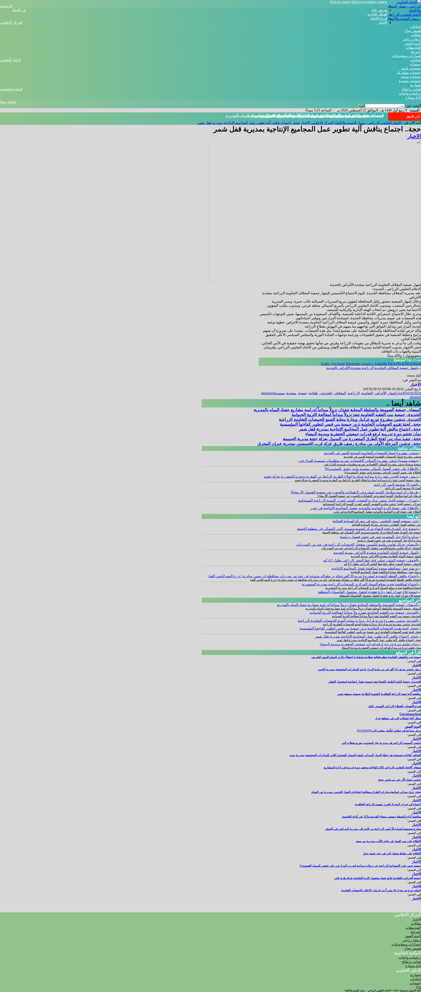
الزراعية (354, 393)
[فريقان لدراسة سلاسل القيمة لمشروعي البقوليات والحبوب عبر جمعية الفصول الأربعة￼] (356, 492)
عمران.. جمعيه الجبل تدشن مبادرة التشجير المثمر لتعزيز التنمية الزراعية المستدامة (372, 504)
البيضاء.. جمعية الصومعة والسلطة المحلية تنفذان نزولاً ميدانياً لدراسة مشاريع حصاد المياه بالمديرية (337, 409)
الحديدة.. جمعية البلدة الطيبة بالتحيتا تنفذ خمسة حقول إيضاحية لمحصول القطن (374, 681)
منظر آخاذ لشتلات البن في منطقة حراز (398, 718)
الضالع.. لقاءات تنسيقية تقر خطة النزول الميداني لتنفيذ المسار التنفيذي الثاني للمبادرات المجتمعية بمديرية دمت (355, 755)
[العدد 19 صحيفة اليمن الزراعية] (397, 484)
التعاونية (367, 393)
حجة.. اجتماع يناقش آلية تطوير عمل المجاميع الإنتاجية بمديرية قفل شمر (326, 115)
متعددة (291, 393)
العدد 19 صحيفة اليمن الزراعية (403, 488)
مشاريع (415, 85)
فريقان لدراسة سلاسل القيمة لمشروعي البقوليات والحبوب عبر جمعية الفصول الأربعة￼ (369, 496)
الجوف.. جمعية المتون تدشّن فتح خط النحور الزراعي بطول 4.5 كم (382, 564)
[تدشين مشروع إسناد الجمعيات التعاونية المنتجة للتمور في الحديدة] (372, 453)
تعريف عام (379, 10)
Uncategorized (410, 714)
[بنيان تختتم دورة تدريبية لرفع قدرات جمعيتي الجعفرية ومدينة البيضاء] (370, 644)
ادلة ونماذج (413, 97)
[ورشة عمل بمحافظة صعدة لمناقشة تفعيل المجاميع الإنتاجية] (376, 568)
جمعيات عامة (411, 68)
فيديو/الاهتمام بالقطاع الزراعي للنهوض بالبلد (394, 706)
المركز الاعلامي (11, 22)
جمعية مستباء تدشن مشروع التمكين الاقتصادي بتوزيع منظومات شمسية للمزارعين (372, 464)
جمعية (302, 393)
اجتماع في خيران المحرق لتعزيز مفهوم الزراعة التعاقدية (388, 804)
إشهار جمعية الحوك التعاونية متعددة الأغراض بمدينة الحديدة (386, 556)
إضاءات (415, 27)
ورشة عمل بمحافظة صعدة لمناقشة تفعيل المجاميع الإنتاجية (386, 572)
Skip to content (340, 2)
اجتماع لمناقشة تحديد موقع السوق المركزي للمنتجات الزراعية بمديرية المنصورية (373, 588)
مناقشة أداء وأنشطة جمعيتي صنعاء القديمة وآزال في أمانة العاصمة (381, 816)
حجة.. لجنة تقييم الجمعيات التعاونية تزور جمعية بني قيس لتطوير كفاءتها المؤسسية (350, 424)
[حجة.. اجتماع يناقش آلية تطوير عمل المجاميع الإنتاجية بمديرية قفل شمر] (368, 636)
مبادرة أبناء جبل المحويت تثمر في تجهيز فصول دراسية (389, 540)
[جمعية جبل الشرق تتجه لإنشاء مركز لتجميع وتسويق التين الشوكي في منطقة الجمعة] (359, 529)
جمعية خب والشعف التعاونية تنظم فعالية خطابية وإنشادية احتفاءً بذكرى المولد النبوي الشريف (366, 657)
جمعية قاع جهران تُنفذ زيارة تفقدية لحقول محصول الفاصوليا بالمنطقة (380, 595)
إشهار (392, 393)
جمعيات (415, 64)
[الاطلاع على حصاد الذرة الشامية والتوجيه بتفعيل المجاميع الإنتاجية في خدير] (365, 508)
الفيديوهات (413, 47)
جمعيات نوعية (411, 77)
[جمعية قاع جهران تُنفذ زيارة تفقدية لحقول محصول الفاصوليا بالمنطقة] (369, 592)
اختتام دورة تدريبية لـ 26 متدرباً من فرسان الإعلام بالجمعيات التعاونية (381, 890)
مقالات (416, 35)
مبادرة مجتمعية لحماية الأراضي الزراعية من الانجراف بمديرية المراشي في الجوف (373, 829)
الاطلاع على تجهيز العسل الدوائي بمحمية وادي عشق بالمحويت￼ (382, 472)
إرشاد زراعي (412, 39)
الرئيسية (6, 6)
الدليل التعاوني (10, 60)
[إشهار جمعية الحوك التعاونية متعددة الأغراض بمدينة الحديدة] (377, 552)
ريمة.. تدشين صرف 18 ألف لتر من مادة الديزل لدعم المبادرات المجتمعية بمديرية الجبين (369, 669)
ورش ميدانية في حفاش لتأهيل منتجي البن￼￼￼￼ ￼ (389, 730)
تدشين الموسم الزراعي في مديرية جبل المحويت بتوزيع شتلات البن (381, 742)
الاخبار (382, 22)
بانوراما (416, 52)
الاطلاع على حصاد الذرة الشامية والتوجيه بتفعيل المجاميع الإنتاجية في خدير (377, 511)
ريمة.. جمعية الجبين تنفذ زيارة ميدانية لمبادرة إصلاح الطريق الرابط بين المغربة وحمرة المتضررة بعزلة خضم (358, 480)
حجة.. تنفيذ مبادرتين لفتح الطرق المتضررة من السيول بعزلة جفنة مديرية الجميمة (352, 438)
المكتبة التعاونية (11, 89)
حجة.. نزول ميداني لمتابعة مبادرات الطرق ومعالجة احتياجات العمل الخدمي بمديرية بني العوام (366, 792)
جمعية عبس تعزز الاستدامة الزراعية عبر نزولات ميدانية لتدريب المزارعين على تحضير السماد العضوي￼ (360, 865)
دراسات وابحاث (410, 93)
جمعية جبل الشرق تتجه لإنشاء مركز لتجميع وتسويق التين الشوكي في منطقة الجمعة (371, 532)
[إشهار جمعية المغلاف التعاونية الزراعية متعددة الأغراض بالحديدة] (373, 368)
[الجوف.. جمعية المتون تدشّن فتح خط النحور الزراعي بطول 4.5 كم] (372, 560)
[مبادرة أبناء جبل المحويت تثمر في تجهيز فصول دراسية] (380, 537)
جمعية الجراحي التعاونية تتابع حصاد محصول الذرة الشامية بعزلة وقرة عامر (377, 878)
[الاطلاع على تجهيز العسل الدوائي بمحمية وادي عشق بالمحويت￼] (373, 469)
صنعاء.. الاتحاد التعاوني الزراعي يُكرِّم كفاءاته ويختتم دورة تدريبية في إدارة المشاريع (372, 767)
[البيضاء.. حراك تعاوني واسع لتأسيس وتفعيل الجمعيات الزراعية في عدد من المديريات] (358, 544)
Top (418, 987)
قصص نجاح (413, 31)
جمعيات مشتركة (409, 72)
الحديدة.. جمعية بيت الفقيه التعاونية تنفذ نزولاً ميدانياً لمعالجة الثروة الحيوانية (356, 414)
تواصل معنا (8, 102)
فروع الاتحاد (378, 18)
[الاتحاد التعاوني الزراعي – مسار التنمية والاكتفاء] (404, 10)
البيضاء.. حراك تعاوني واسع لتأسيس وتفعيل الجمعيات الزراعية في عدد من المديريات (371, 548)
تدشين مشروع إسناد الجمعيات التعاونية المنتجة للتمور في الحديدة (382, 456)
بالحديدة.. (326, 393)
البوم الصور (413, 43)
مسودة (280, 393)
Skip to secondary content (369, 2)
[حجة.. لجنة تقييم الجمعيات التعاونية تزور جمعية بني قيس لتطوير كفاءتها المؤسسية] (360, 628)
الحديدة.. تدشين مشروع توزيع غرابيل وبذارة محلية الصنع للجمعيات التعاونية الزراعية (350, 419)
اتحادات (415, 60)
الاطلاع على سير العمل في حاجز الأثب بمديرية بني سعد (388, 841)
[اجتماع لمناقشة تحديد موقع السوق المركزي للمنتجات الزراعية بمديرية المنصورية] (361, 584)
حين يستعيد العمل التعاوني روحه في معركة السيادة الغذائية (386, 524)
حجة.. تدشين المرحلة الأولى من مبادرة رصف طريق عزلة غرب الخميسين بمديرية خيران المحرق (339, 443)
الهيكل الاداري (377, 14)
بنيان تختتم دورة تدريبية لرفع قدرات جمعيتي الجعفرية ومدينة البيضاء (363, 434)
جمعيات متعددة (410, 81)
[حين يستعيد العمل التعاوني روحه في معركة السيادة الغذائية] (377, 521)
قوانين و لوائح (411, 89)
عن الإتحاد (19, 10)
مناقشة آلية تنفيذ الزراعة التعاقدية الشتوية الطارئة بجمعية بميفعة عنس (379, 694)
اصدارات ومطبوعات (406, 56)
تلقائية (313, 393)
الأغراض (380, 393)
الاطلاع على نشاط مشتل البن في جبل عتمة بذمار (392, 853)
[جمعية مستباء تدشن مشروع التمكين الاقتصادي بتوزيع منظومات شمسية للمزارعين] (359, 461)
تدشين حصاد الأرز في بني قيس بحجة (399, 779)
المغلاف (340, 393)
